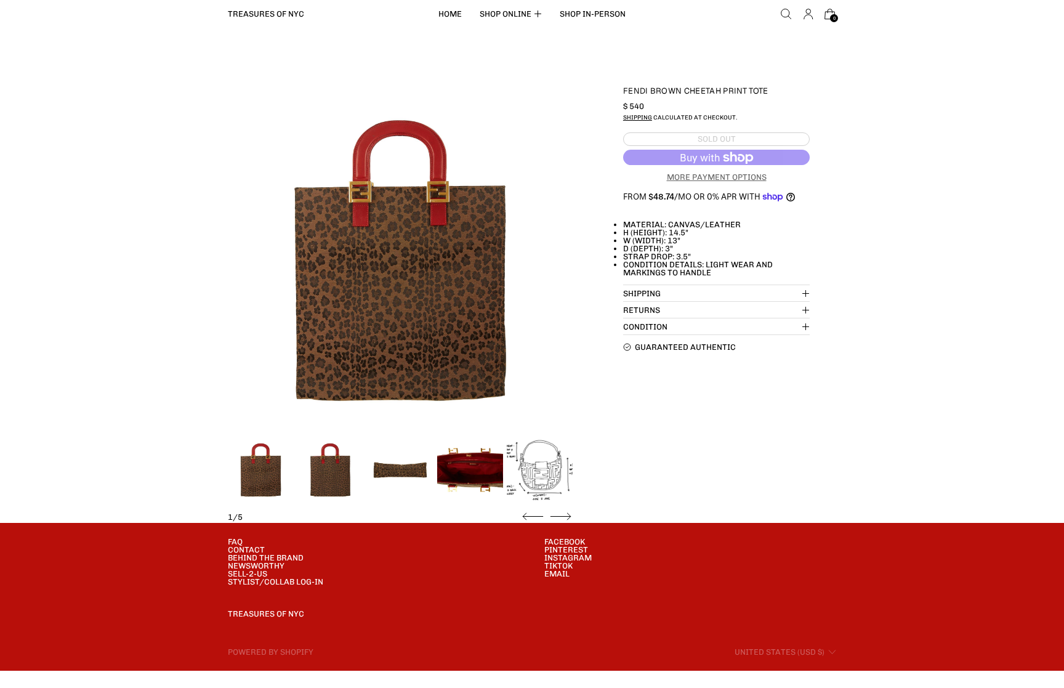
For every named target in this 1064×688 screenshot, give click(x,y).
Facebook (564, 542)
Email (557, 574)
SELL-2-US (247, 573)
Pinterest (566, 550)
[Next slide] (561, 517)
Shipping (637, 117)
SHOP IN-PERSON (593, 14)
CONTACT (246, 549)
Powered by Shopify (270, 652)
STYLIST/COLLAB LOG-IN (275, 581)
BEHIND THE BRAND (266, 557)
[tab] (261, 470)
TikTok (558, 566)
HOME (450, 14)
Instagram (568, 558)
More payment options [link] (717, 177)
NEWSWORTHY (256, 565)
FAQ (235, 541)
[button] (786, 14)
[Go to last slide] (533, 517)
